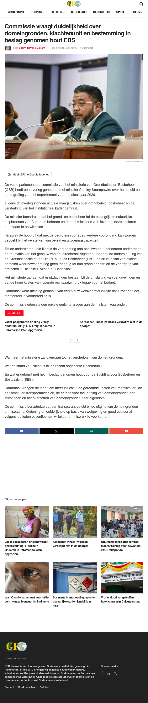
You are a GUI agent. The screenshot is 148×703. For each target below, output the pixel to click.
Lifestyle (58, 12)
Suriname (37, 12)
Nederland (79, 12)
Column (136, 12)
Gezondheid (101, 12)
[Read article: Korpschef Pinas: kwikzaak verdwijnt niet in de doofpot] (75, 522)
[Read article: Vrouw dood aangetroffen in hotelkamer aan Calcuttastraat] (123, 577)
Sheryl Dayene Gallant (32, 47)
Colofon (44, 687)
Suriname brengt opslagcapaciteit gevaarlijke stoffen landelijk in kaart (74, 601)
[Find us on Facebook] (102, 674)
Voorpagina (16, 12)
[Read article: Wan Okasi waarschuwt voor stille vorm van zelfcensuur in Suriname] (27, 577)
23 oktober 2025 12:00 (64, 47)
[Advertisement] (74, 469)
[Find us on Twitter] (115, 673)
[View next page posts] (77, 340)
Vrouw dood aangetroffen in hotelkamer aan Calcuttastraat (120, 599)
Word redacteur (27, 687)
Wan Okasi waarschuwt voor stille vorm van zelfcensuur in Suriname (27, 599)
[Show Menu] (6, 3)
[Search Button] (141, 3)
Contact (9, 687)
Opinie (120, 12)
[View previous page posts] (70, 340)
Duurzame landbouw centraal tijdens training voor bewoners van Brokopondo (120, 546)
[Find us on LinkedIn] (108, 674)
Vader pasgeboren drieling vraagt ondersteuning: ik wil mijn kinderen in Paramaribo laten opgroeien (30, 326)
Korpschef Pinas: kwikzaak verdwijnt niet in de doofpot (111, 324)
